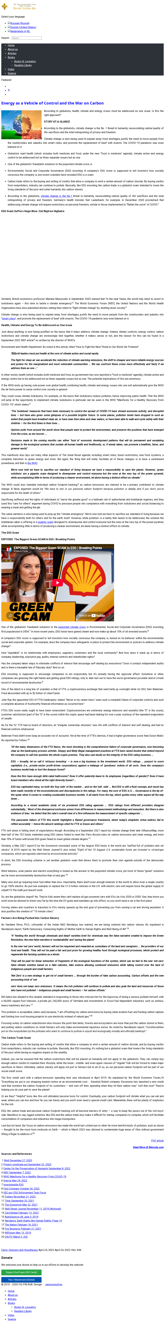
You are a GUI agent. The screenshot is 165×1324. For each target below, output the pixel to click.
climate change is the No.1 (57, 196)
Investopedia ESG (13, 1184)
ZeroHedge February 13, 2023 (22, 1212)
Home (11, 45)
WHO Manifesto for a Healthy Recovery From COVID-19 (34, 1176)
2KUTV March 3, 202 (16, 1236)
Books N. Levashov (25, 61)
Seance (12, 73)
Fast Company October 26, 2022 (21, 1188)
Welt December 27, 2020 (18, 1160)
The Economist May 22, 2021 (21, 1204)
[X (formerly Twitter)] (9, 90)
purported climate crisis (72, 627)
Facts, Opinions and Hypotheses (19, 1250)
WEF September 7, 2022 (17, 1172)
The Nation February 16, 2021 (21, 1224)
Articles (12, 53)
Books (11, 57)
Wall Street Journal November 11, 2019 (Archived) (33, 1208)
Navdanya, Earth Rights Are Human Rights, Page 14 (33, 1220)
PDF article (157, 1140)
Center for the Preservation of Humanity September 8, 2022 (36, 1168)
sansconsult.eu (53, 1284)
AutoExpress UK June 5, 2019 (21, 1216)
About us (13, 49)
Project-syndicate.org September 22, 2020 (27, 1164)
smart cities (8, 318)
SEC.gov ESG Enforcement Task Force (24, 1192)
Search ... (6, 37)
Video (11, 69)
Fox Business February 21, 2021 (23, 1228)
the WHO (32, 463)
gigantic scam (45, 522)
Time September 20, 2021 (19, 1200)
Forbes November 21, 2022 (20, 1196)
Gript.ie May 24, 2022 (15, 1180)
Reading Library (23, 65)
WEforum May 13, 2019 (18, 1232)
